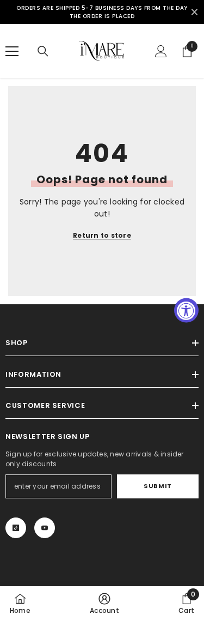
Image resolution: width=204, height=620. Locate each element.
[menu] (11, 51)
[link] (104, 603)
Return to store (102, 235)
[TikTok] (15, 527)
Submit (157, 485)
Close (194, 12)
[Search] (43, 51)
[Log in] (161, 51)
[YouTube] (44, 527)
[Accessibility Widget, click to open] (186, 310)
